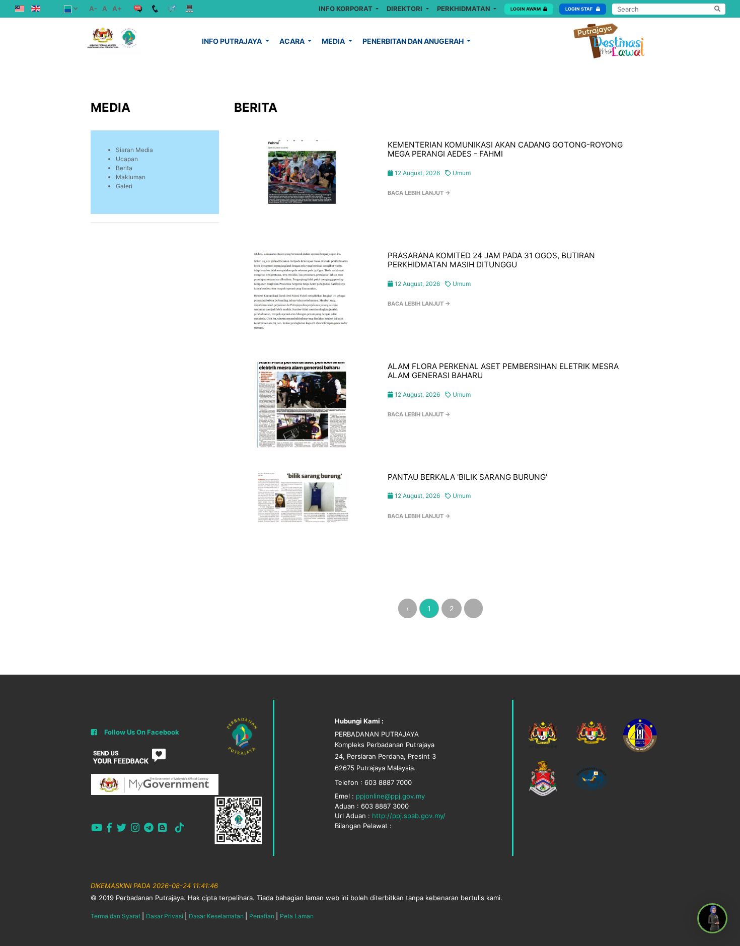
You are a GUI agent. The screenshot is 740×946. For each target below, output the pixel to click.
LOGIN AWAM (525, 9)
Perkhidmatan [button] (464, 9)
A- (93, 9)
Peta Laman (297, 916)
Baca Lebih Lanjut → (419, 192)
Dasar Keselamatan (216, 916)
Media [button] (334, 41)
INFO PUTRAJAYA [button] (232, 41)
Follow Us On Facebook (141, 732)
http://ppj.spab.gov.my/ (409, 816)
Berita (124, 168)
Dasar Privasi (164, 916)
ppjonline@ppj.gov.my (390, 796)
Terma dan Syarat (115, 916)
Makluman (130, 177)
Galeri (124, 186)
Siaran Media (134, 150)
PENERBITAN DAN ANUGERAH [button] (413, 41)
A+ (117, 9)
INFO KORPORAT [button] (346, 9)
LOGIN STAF (579, 9)
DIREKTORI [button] (405, 9)
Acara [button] (292, 41)
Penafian (261, 916)
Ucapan (127, 159)
